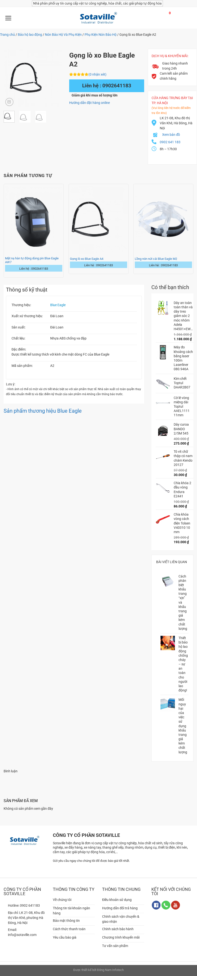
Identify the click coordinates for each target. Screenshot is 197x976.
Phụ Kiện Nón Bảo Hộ (101, 34)
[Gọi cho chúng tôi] (165, 905)
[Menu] (8, 18)
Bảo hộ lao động (30, 34)
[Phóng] (9, 102)
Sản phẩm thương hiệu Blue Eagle (43, 411)
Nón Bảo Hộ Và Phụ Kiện (63, 34)
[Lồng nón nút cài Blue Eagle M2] (163, 219)
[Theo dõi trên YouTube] (175, 905)
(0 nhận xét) (97, 74)
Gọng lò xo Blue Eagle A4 (86, 259)
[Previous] (10, 78)
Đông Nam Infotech (110, 970)
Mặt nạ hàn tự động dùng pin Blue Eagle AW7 (32, 260)
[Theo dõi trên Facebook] (156, 905)
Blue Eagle (58, 305)
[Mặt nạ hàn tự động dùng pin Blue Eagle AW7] (33, 219)
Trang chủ (7, 34)
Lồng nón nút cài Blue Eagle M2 (156, 259)
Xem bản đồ (171, 135)
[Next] (54, 78)
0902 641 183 (170, 142)
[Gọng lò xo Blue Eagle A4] (98, 219)
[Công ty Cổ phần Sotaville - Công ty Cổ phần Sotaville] (98, 18)
